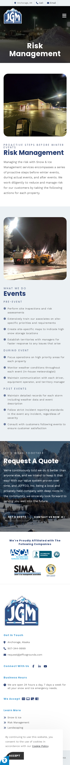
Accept (14, 755)
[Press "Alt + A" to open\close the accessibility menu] (4, 760)
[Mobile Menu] (64, 15)
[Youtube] (45, 666)
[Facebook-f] (33, 666)
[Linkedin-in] (39, 666)
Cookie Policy (40, 746)
